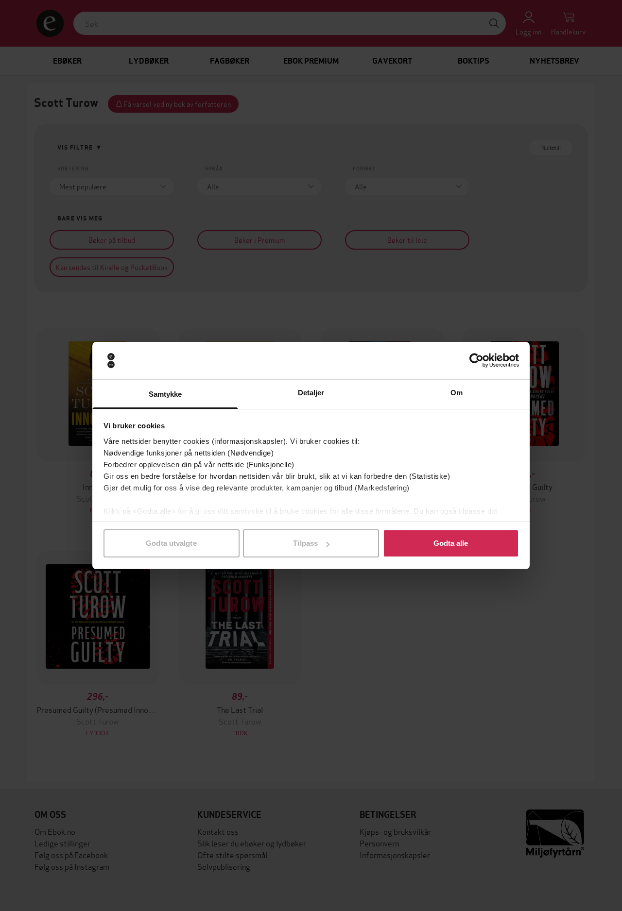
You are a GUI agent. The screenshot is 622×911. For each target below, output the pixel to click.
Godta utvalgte (171, 543)
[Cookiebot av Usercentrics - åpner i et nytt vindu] (476, 361)
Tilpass (305, 543)
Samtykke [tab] (165, 394)
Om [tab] (456, 392)
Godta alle (450, 543)
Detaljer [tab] (311, 392)
